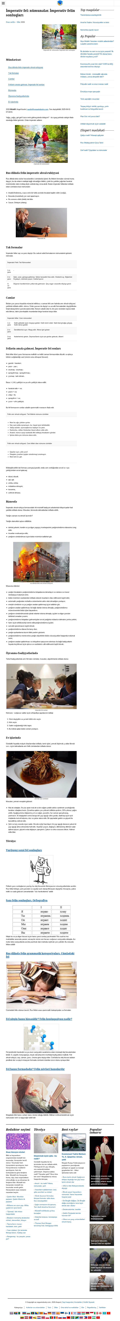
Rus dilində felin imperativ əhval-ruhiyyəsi (25, 67)
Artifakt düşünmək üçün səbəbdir (93, 124)
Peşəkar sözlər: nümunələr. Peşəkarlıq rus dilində (101, 1286)
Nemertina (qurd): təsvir (89, 30)
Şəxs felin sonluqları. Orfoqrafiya (26, 900)
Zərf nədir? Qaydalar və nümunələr (93, 150)
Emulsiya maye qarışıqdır (90, 92)
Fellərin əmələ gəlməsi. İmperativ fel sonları (26, 85)
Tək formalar (13, 73)
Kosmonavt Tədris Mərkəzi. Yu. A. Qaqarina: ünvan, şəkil (74, 1157)
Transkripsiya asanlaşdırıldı (90, 15)
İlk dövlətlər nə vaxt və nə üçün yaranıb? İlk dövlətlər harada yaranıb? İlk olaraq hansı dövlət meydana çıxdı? (96, 54)
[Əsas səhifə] (60, 3)
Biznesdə (12, 90)
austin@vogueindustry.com (37, 109)
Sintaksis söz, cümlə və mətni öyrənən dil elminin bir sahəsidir (101, 1267)
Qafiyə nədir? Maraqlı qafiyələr (92, 135)
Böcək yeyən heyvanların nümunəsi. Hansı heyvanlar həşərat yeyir (72, 1194)
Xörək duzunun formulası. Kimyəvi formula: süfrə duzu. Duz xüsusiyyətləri (44, 1198)
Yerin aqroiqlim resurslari (89, 99)
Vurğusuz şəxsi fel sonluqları (24, 850)
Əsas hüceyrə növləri (15, 1152)
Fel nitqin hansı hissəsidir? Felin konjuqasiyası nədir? (39, 1019)
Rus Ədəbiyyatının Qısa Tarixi (91, 143)
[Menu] (3, 3)
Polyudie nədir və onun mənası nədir (94, 84)
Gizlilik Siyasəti (88, 1302)
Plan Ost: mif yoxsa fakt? (90, 116)
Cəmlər (11, 79)
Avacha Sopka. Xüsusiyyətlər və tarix (94, 22)
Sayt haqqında (67, 1302)
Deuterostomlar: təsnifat (72, 1209)
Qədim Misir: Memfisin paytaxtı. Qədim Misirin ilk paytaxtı (15, 1199)
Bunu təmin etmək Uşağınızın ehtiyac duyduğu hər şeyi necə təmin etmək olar (73, 1179)
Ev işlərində (13, 102)
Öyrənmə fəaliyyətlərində (18, 96)
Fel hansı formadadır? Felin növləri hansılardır (35, 1069)
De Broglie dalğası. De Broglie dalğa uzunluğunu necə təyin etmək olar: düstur (73, 1203)
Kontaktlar (78, 1302)
